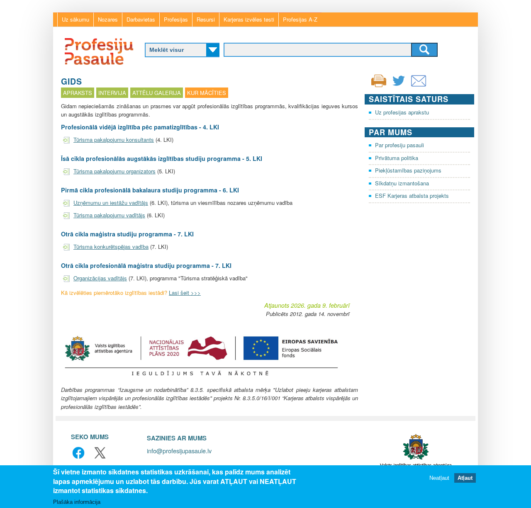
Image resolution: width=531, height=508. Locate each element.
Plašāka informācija (76, 501)
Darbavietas (141, 19)
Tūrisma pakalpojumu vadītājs (109, 215)
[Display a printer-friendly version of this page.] (378, 80)
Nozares (108, 19)
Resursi (206, 19)
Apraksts (77, 93)
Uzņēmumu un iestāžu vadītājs (110, 203)
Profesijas (176, 19)
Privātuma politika (396, 158)
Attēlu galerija (156, 93)
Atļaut (465, 478)
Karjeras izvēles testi (249, 19)
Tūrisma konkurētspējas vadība (111, 246)
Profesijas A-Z (300, 19)
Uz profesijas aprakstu (402, 112)
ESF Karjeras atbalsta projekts (412, 195)
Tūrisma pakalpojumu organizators (114, 171)
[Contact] (418, 86)
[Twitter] (398, 86)
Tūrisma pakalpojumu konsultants (113, 139)
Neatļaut (439, 478)
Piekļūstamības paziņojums (408, 170)
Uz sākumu (75, 19)
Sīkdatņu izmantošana (402, 183)
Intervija (112, 93)
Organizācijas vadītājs (100, 278)
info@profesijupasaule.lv (179, 450)
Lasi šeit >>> (185, 293)
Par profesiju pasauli (399, 145)
